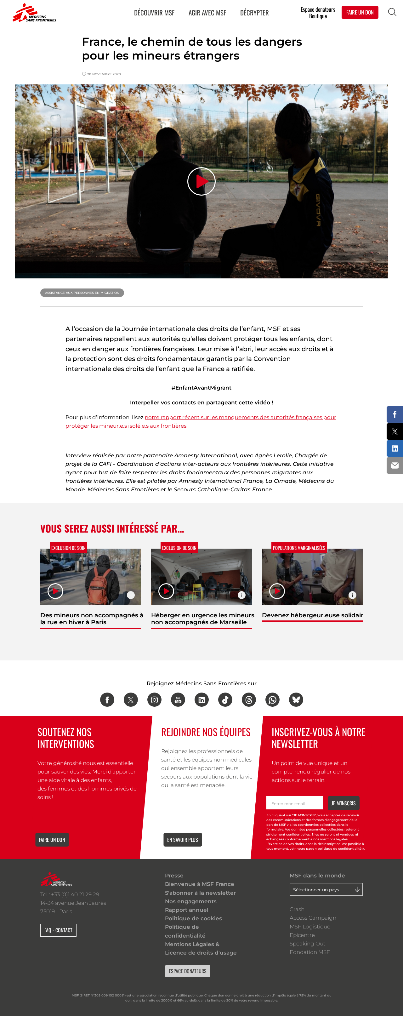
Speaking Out (308, 943)
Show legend (131, 595)
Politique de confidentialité (185, 931)
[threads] (249, 700)
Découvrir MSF (154, 12)
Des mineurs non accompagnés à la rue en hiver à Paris (92, 619)
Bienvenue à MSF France (199, 884)
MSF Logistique (310, 926)
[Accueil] (33, 12)
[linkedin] (202, 700)
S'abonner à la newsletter (200, 893)
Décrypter (254, 12)
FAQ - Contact (58, 930)
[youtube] (178, 700)
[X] (131, 700)
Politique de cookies (193, 918)
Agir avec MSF (207, 12)
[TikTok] (225, 700)
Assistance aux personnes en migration (82, 293)
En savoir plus (182, 839)
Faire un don (52, 839)
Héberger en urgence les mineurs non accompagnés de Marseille (202, 619)
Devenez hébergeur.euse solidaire (314, 615)
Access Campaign (313, 918)
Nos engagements (191, 901)
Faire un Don (360, 12)
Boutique (318, 16)
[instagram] (154, 700)
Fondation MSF (310, 952)
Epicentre (302, 935)
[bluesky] (296, 700)
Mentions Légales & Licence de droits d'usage (201, 948)
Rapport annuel (186, 910)
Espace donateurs (318, 9)
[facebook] (107, 700)
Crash (297, 909)
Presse (174, 875)
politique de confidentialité (339, 848)
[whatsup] (272, 700)
